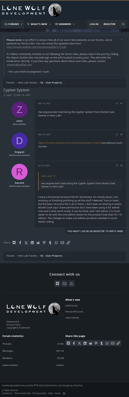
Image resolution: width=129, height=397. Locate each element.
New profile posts (74, 311)
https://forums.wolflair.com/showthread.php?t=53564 (69, 142)
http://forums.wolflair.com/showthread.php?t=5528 (36, 47)
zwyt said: (46, 176)
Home (58, 393)
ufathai (60, 365)
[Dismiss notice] (121, 40)
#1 (121, 103)
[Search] (123, 24)
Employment (13, 321)
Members (65, 24)
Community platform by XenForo (32, 385)
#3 (121, 165)
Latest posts (71, 305)
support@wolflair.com (19, 64)
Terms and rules (22, 393)
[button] (21, 24)
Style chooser (11, 390)
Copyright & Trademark (18, 327)
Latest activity (72, 317)
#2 (121, 134)
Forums (13, 24)
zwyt (9, 95)
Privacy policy (39, 393)
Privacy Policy (13, 324)
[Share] (117, 103)
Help (50, 393)
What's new (39, 24)
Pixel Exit (78, 385)
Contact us (7, 393)
